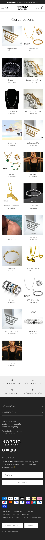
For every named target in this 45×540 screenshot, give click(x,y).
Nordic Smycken (12, 531)
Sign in (18, 517)
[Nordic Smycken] (23, 8)
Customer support (8, 517)
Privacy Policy (29, 511)
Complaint (16, 514)
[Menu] (2, 8)
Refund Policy (6, 511)
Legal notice (6, 514)
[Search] (8, 8)
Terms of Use (18, 511)
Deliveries (25, 514)
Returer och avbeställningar (33, 517)
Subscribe (22, 482)
